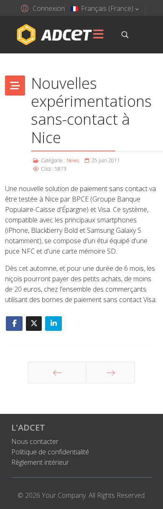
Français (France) (107, 8)
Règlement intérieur (40, 462)
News (72, 160)
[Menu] (98, 34)
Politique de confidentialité (50, 451)
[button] (41, 8)
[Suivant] (111, 372)
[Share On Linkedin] (53, 323)
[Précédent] (57, 372)
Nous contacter (35, 441)
